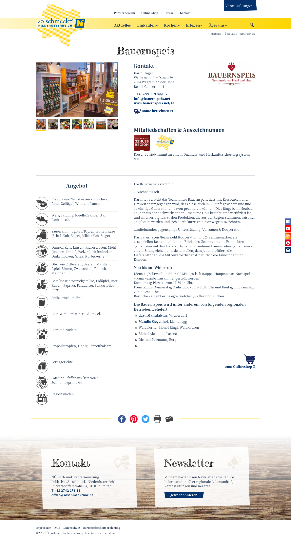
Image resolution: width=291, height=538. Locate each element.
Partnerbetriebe (247, 33)
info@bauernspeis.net (152, 98)
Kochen (171, 24)
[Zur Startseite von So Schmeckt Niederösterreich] (70, 23)
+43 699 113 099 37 (152, 94)
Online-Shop (149, 13)
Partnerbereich (124, 13)
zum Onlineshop (238, 366)
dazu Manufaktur (153, 315)
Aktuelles (122, 24)
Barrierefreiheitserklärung (101, 527)
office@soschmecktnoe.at (72, 495)
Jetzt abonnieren (184, 495)
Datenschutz (71, 527)
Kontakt (185, 13)
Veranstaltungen (239, 5)
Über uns (216, 24)
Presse (169, 13)
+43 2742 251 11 (67, 490)
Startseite (216, 33)
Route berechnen (155, 111)
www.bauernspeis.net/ (152, 103)
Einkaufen (146, 24)
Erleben (193, 24)
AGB (57, 527)
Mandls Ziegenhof (153, 321)
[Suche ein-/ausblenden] (251, 24)
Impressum (43, 527)
